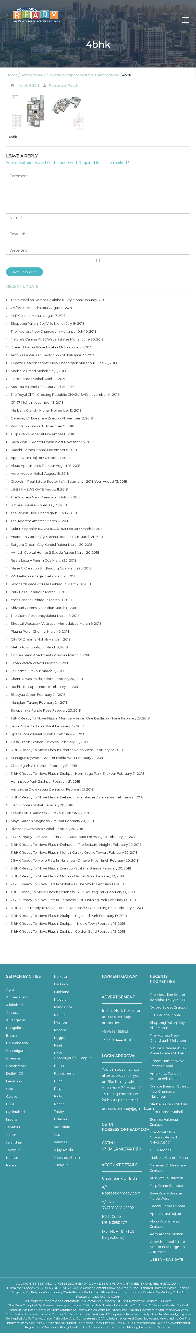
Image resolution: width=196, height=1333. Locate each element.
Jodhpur (13, 1150)
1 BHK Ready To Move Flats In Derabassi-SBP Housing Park (58, 892)
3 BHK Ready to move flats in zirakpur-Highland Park (54, 916)
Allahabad (14, 1005)
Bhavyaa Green (23, 694)
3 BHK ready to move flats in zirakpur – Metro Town (54, 923)
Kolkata (60, 976)
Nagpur (60, 1038)
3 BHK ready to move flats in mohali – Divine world (53, 876)
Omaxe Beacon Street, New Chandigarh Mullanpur (53, 363)
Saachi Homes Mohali (28, 450)
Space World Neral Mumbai (33, 734)
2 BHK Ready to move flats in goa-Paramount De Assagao (59, 837)
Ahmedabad (32, 75)
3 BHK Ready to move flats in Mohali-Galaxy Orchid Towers (59, 852)
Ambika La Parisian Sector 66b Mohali (42, 355)
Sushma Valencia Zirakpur (32, 387)
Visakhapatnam (67, 1157)
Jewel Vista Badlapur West (32, 726)
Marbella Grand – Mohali (30, 410)
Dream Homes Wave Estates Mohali (40, 347)
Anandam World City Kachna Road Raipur (45, 537)
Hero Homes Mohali (27, 379)
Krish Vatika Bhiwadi (27, 426)
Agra (10, 989)
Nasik (58, 1045)
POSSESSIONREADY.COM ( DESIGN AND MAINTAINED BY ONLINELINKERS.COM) (118, 1283)
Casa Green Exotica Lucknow (35, 742)
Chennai (13, 1058)
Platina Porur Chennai (28, 631)
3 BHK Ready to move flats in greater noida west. (52, 750)
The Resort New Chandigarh (34, 513)
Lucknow (61, 984)
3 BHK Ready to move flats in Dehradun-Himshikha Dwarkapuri (63, 797)
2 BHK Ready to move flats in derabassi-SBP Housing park (59, 900)
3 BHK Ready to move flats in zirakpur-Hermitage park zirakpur (63, 773)
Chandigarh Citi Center (30, 766)
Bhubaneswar (17, 1043)
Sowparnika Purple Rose (31, 710)
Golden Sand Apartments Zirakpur (39, 655)
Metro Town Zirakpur (28, 647)
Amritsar (13, 1012)
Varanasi (61, 1142)
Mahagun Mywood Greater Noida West (43, 758)
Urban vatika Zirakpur (28, 663)
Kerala (11, 1165)
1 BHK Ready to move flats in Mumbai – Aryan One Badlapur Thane (65, 718)
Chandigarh (16, 1051)
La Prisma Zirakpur (26, 671)
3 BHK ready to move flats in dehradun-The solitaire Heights (61, 844)
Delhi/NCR (14, 1073)
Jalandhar (14, 1142)
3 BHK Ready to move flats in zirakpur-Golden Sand (54, 931)
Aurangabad (16, 1020)
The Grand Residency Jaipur (33, 616)
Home (12, 75)
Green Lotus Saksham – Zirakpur (37, 813)
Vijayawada (63, 1150)
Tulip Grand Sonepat (27, 434)
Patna (59, 1066)
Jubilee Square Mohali (29, 505)
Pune (58, 1081)
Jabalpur (13, 1127)
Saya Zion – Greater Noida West (37, 442)
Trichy (59, 1111)
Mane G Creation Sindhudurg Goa (39, 568)
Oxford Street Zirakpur (29, 308)
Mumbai (61, 1022)
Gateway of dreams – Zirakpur (36, 418)
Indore (11, 1119)
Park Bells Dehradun (27, 592)
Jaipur (11, 1135)
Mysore (60, 1030)
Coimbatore (16, 1066)
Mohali (59, 1015)
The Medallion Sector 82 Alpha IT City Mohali (47, 300)
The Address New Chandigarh (35, 497)
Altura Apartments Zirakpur (33, 466)
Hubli (10, 1104)
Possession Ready (64, 85)
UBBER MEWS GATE (27, 489)
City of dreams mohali (29, 639)
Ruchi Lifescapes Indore (30, 687)
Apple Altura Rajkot (26, 458)
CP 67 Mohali (21, 402)
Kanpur (12, 1157)
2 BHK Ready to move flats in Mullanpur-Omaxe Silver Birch (60, 860)
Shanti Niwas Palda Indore (32, 679)
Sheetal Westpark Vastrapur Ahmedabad (83, 75)
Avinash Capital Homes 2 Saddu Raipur (42, 552)
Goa (9, 1089)
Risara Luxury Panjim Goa (31, 560)
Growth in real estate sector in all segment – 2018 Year (56, 481)
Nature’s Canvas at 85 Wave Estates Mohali (46, 339)
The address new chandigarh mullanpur (44, 331)
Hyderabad (15, 1112)
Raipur (59, 1088)
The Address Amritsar (28, 521)
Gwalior (12, 1096)
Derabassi (14, 1081)
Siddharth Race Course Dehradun (39, 584)
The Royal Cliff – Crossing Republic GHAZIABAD (49, 394)
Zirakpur (61, 1165)
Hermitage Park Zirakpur (31, 781)
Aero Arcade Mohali (27, 473)
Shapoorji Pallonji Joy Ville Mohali (38, 323)
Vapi (57, 1134)
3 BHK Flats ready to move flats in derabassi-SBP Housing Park (63, 908)
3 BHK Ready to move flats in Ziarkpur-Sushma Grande (56, 868)
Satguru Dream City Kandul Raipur (39, 544)
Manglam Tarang (24, 702)
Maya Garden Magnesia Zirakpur (37, 821)
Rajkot (59, 1096)
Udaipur (60, 1119)
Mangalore (63, 1007)
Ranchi (59, 1104)
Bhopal (12, 1035)
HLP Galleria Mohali (26, 316)
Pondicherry (64, 1073)
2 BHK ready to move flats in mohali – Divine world (53, 884)
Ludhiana (61, 992)
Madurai (60, 999)
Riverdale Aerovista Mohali (33, 829)
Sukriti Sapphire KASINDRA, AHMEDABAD (45, 529)
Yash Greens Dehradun (29, 600)
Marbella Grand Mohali (29, 371)
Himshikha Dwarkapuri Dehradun (38, 789)
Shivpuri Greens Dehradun (32, 608)
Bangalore (15, 1028)
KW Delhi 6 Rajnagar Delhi (32, 576)
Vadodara (62, 1127)
